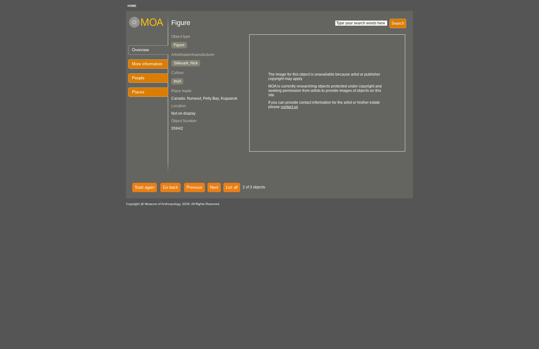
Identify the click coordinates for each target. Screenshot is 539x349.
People (138, 78)
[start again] (148, 27)
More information (147, 64)
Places (138, 92)
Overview (140, 49)
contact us (289, 107)
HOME (132, 5)
